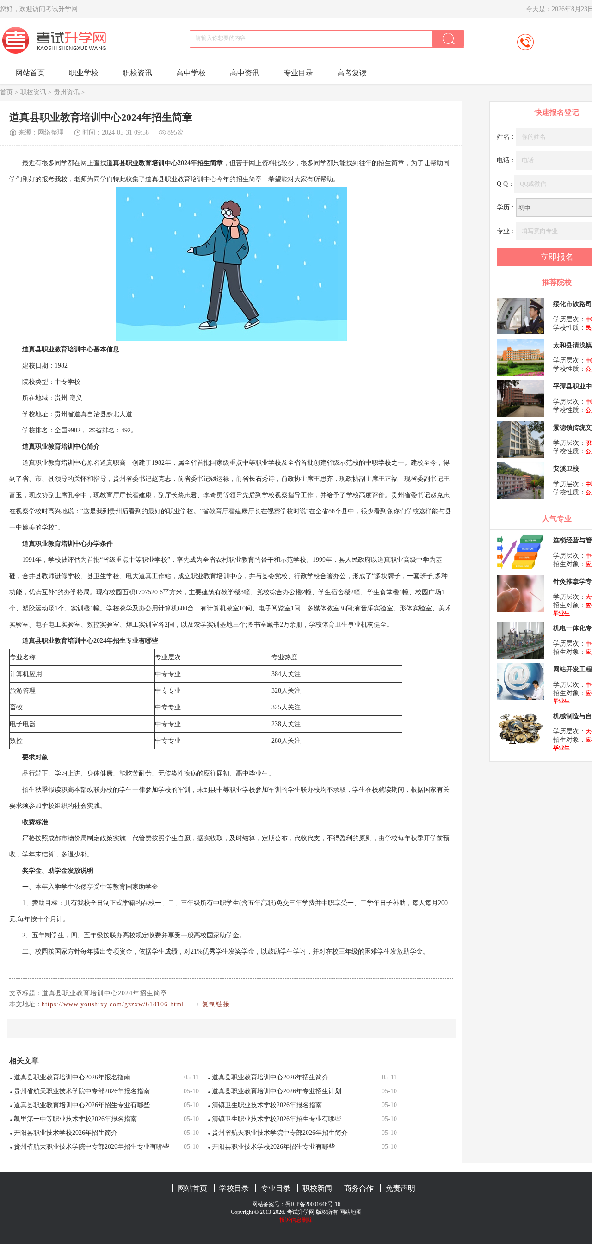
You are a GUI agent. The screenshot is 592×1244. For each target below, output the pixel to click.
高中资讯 (244, 73)
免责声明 (400, 1188)
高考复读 (352, 73)
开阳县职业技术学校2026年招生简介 (65, 1132)
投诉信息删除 (296, 1220)
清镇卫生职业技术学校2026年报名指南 (267, 1105)
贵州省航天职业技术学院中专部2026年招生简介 (280, 1132)
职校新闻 (317, 1188)
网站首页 (30, 73)
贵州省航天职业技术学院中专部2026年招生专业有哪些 (91, 1146)
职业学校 (84, 73)
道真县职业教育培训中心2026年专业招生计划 (276, 1091)
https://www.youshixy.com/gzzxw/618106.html (113, 1004)
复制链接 (216, 1004)
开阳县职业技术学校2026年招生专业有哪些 (273, 1146)
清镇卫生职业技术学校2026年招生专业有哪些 (276, 1118)
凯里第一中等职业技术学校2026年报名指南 (75, 1118)
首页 (6, 92)
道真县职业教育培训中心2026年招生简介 (270, 1077)
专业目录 (298, 73)
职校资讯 (137, 73)
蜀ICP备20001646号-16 (312, 1204)
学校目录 (234, 1188)
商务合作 (359, 1188)
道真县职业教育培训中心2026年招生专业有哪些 (82, 1105)
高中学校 (191, 73)
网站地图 (350, 1212)
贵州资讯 (67, 92)
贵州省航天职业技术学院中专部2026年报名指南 (82, 1091)
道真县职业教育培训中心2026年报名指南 (72, 1077)
